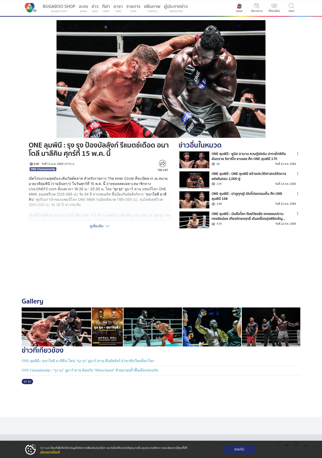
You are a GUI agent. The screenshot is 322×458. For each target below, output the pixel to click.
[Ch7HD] (29, 8)
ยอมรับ (239, 449)
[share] (162, 163)
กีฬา (107, 9)
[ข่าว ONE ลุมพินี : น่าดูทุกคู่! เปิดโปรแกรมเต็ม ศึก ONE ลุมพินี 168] (194, 199)
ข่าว (95, 8)
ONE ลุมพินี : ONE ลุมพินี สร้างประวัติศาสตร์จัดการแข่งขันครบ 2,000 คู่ (249, 176)
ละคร (83, 8)
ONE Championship (43, 169)
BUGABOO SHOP (59, 8)
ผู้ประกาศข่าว (176, 8)
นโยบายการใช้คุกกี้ (50, 452)
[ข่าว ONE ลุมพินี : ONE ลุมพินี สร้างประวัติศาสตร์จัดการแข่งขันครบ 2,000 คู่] (194, 179)
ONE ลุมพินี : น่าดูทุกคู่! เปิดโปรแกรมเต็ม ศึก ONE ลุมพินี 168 (247, 196)
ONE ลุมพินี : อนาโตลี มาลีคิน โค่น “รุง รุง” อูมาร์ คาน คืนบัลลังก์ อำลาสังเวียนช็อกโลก (88, 361)
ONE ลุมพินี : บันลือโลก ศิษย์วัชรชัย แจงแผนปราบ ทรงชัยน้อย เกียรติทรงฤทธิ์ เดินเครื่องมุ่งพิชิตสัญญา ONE (250, 219)
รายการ (133, 8)
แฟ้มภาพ (152, 8)
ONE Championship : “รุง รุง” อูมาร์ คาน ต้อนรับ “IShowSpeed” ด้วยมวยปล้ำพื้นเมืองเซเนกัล (90, 370)
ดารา (118, 8)
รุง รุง (27, 381)
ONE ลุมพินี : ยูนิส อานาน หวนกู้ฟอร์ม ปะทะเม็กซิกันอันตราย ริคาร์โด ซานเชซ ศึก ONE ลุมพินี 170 (249, 156)
